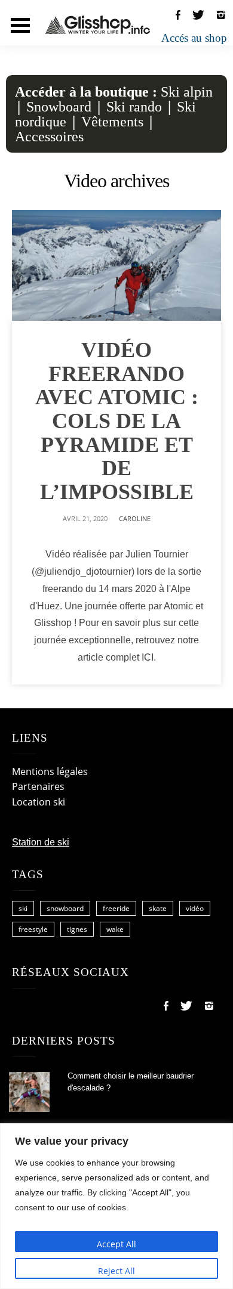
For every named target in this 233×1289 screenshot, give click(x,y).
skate (158, 908)
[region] (116, 1206)
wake (115, 929)
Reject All (116, 1270)
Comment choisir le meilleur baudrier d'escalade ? (131, 1082)
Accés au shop (194, 38)
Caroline (135, 518)
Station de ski (40, 842)
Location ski (38, 801)
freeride (116, 908)
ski (23, 908)
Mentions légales (50, 771)
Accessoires (49, 136)
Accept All (116, 1244)
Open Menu (20, 25)
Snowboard (58, 106)
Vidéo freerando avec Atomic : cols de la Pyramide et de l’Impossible (116, 421)
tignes (77, 929)
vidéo (195, 908)
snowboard (65, 908)
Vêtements (112, 121)
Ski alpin (187, 92)
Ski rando (134, 106)
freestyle (33, 929)
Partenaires (38, 786)
